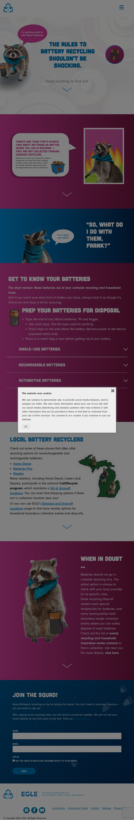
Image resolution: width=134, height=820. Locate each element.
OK (25, 426)
